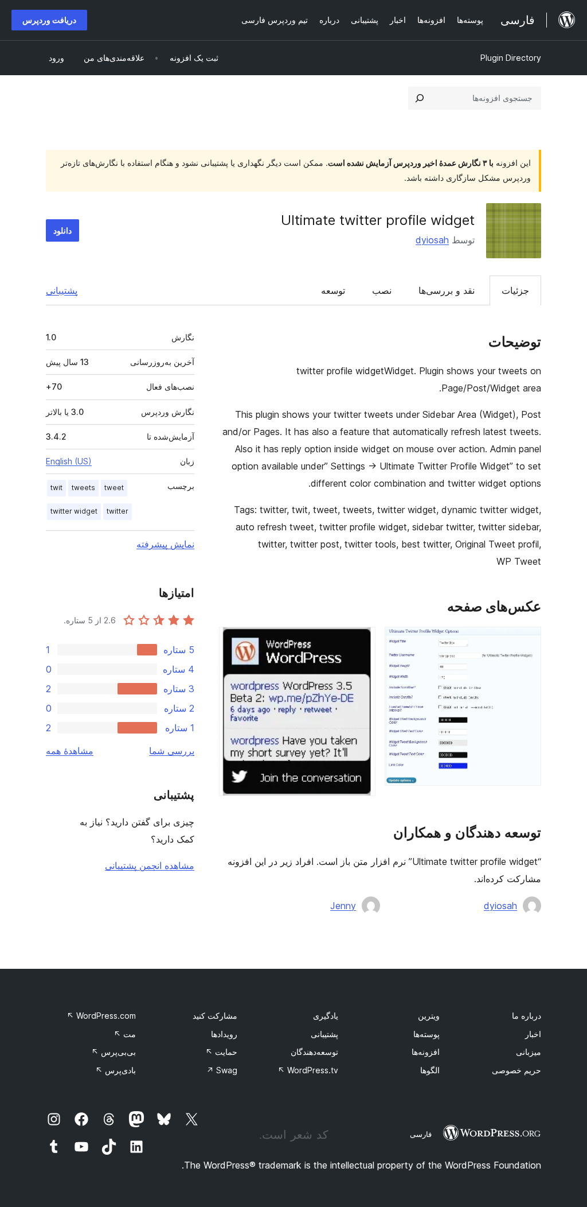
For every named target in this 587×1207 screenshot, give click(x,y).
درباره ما (526, 1015)
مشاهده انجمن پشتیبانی (149, 865)
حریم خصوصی (516, 1070)
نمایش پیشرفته (165, 544)
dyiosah (432, 240)
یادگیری (325, 1015)
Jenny (343, 905)
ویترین (429, 1015)
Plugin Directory (510, 58)
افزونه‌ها (426, 1052)
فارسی (421, 1134)
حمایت (221, 1052)
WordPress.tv (307, 1070)
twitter (117, 511)
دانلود (62, 230)
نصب (382, 290)
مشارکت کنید (215, 1015)
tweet (114, 487)
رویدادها (224, 1034)
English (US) (69, 461)
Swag (221, 1070)
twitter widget (73, 511)
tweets (83, 487)
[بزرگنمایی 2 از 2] (360, 642)
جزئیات (515, 290)
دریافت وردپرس (49, 20)
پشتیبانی (61, 290)
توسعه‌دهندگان (314, 1052)
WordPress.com (101, 1015)
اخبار (533, 1034)
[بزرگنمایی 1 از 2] (525, 642)
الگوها (430, 1070)
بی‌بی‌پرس (113, 1052)
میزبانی (528, 1052)
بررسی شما (171, 750)
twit (56, 487)
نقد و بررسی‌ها (446, 290)
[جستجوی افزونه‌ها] (419, 98)
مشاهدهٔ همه (69, 750)
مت (125, 1034)
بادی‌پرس (115, 1070)
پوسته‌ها (426, 1034)
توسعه (333, 290)
